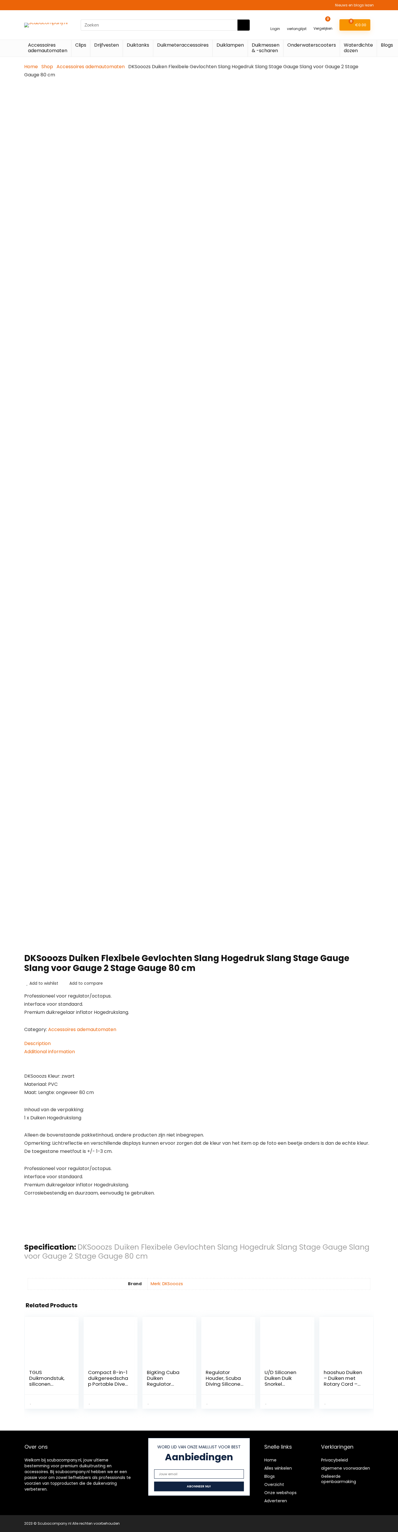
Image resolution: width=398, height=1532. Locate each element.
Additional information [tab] (49, 1051)
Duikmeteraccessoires (183, 45)
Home (31, 66)
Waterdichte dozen (358, 48)
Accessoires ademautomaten (47, 48)
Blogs (387, 45)
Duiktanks (138, 45)
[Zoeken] (243, 25)
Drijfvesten (106, 45)
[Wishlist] (297, 22)
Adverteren (275, 1501)
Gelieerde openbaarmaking (338, 1478)
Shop (47, 66)
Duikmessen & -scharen (265, 48)
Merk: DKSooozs (167, 1284)
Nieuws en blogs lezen (354, 5)
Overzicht (274, 1484)
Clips (80, 45)
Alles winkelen (278, 1468)
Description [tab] (37, 1043)
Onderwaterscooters (311, 45)
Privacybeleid (334, 1460)
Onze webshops (280, 1493)
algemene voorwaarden (345, 1468)
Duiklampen (230, 45)
